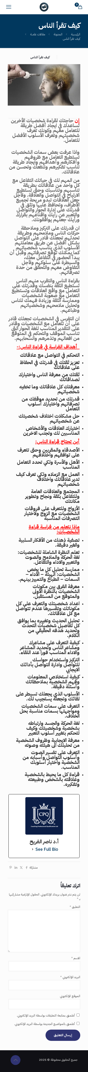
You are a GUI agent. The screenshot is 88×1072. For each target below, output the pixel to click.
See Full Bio (46, 849)
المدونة (58, 34)
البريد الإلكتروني (70, 977)
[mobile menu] (9, 7)
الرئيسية (75, 34)
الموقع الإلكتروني (70, 996)
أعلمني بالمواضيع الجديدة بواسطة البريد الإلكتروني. (44, 1024)
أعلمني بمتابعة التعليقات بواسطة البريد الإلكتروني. (46, 1015)
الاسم (75, 958)
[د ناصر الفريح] (44, 7)
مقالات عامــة (37, 34)
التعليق (74, 907)
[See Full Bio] (32, 849)
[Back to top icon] (15, 1060)
